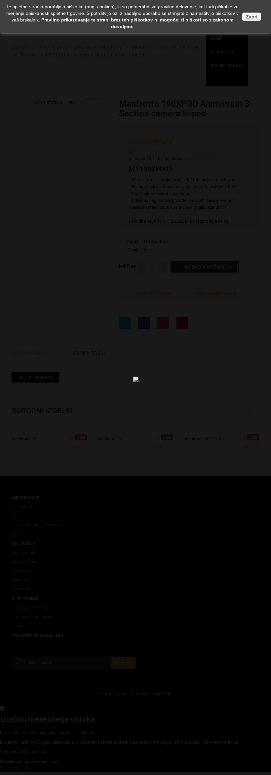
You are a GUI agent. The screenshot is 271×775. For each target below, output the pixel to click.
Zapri (251, 16)
